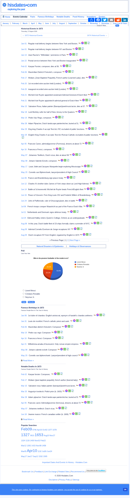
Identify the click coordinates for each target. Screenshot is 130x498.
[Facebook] (98, 20)
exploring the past (16, 9)
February (15, 23)
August (62, 23)
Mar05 (23, 451)
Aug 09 (24, 229)
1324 (23, 440)
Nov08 (38, 445)
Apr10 (32, 451)
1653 (39, 435)
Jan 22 (24, 61)
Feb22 (43, 440)
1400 (32, 440)
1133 (28, 440)
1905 (45, 456)
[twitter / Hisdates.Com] (96, 471)
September (72, 23)
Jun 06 (24, 178)
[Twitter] (104, 20)
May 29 (24, 172)
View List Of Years (120, 23)
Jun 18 (24, 414)
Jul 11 (23, 212)
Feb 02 (24, 66)
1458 (44, 445)
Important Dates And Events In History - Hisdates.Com (64, 462)
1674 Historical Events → (97, 35)
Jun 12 (24, 184)
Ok (125, 490)
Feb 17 (24, 78)
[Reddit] (118, 20)
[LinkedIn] (124, 20)
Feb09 (26, 429)
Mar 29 (24, 129)
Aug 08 (24, 224)
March (25, 23)
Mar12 (23, 445)
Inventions (91, 17)
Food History (78, 17)
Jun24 (49, 451)
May (40, 23)
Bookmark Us (27, 471)
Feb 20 (24, 83)
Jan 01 (24, 43)
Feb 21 (24, 95)
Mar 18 (24, 112)
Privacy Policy (65, 480)
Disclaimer (53, 480)
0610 (32, 435)
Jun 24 (24, 201)
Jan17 (29, 456)
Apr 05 (24, 144)
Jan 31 (24, 321)
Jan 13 (24, 55)
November (94, 23)
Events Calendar (20, 17)
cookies (83, 490)
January (6, 23)
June (47, 23)
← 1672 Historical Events (32, 35)
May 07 (24, 155)
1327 (25, 435)
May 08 (24, 161)
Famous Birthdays (46, 17)
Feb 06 (24, 72)
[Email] (111, 20)
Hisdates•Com (21, 5)
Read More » (28, 360)
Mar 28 (24, 123)
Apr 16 (24, 149)
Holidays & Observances (80, 246)
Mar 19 (24, 118)
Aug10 (46, 435)
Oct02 (44, 430)
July (54, 23)
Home (7, 17)
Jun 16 (24, 195)
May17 (24, 456)
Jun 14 (24, 189)
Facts (32, 17)
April (33, 23)
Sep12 (35, 456)
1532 (41, 456)
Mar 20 (24, 391)
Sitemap (75, 480)
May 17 (24, 166)
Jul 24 (23, 218)
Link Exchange (51, 471)
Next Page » (75, 240)
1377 (50, 430)
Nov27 (52, 435)
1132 (40, 451)
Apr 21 (24, 344)
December (105, 23)
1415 (33, 445)
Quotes (102, 17)
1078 (55, 430)
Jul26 (44, 451)
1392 (29, 445)
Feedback (39, 471)
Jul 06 (23, 206)
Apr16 (39, 430)
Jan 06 (24, 315)
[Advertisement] (121, 68)
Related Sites (63, 471)
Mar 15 (24, 106)
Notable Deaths (63, 17)
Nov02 (37, 440)
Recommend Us (77, 471)
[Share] (91, 20)
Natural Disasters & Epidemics (50, 246)
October (83, 23)
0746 (34, 430)
